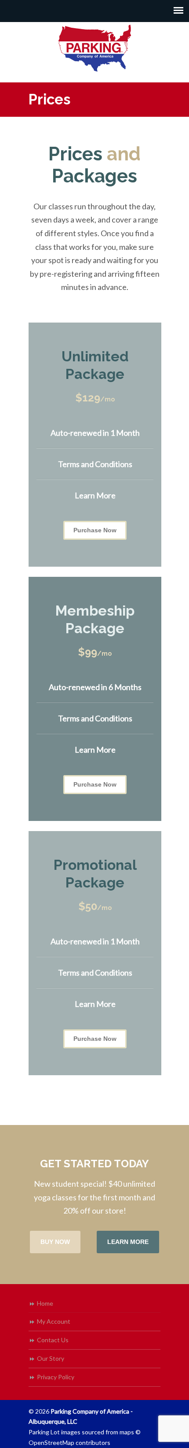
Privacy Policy (55, 1377)
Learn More (95, 495)
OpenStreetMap (51, 1442)
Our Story (50, 1358)
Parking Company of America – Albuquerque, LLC (94, 48)
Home (45, 1303)
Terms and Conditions (95, 464)
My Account (53, 1321)
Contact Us (53, 1340)
